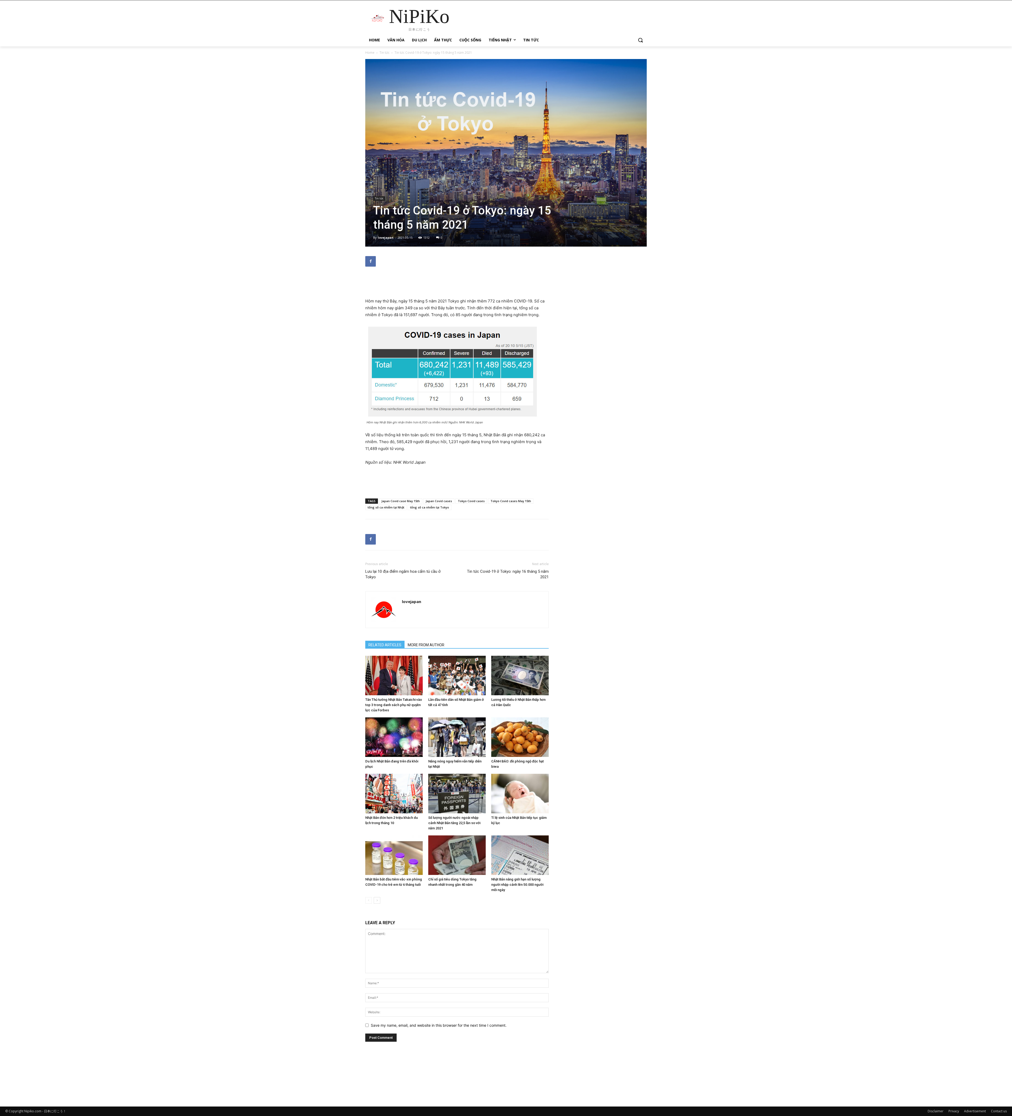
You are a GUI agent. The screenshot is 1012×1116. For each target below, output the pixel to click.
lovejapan (385, 237)
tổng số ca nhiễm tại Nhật (386, 507)
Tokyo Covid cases (471, 501)
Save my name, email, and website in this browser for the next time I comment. (439, 1025)
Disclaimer (935, 1111)
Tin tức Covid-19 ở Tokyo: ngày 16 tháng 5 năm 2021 (508, 574)
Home (369, 52)
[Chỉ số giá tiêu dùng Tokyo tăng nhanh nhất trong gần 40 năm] (457, 855)
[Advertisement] (457, 284)
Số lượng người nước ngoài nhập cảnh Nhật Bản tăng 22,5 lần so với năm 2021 (454, 823)
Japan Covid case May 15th (400, 501)
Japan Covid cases (439, 501)
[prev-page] (368, 900)
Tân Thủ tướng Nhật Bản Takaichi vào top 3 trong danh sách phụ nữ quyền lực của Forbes (393, 705)
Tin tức (385, 52)
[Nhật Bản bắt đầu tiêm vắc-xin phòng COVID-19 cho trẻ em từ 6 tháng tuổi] (394, 855)
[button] (640, 40)
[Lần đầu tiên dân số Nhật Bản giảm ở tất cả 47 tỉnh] (457, 675)
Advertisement (975, 1111)
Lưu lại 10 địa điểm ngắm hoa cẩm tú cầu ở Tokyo (403, 574)
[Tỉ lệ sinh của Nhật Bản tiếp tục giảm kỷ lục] (520, 793)
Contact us (999, 1111)
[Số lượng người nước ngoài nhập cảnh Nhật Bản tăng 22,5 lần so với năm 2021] (457, 793)
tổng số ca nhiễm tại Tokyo (429, 507)
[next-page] (377, 900)
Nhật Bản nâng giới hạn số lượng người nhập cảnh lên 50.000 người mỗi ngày (517, 884)
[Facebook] (370, 261)
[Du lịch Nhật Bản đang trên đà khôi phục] (394, 737)
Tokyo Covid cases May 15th (510, 501)
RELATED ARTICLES (384, 645)
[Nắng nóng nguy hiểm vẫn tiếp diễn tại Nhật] (457, 737)
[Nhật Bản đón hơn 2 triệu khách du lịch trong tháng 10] (394, 793)
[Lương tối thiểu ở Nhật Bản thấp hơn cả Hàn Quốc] (520, 675)
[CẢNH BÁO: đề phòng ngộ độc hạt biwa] (520, 737)
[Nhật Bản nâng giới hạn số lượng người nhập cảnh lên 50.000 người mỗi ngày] (520, 855)
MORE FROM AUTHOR (426, 645)
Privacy (953, 1111)
